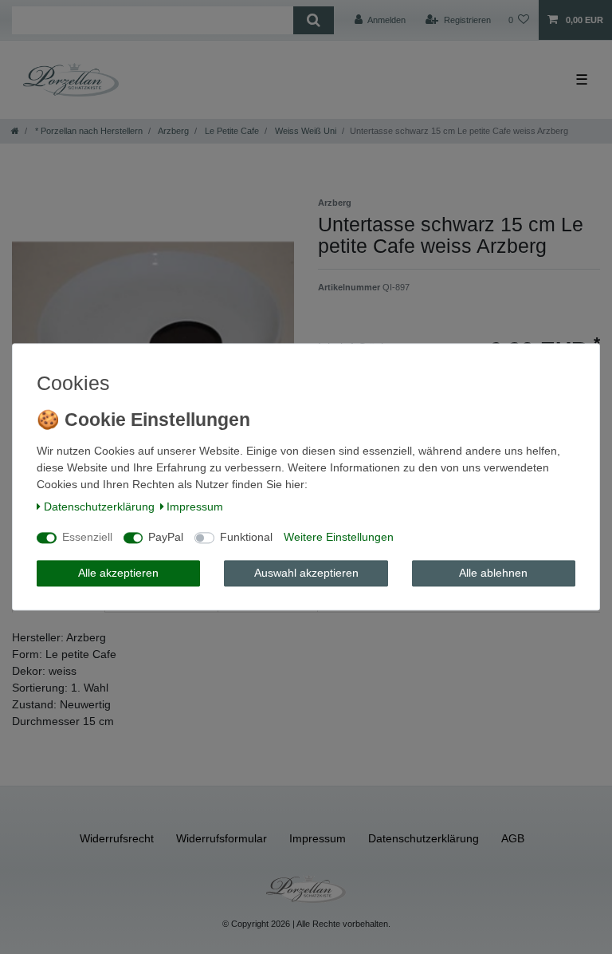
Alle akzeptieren (118, 572)
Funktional (246, 537)
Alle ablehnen (493, 572)
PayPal (165, 537)
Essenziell (87, 537)
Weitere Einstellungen (339, 537)
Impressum (195, 506)
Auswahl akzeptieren (306, 572)
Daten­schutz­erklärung (99, 506)
